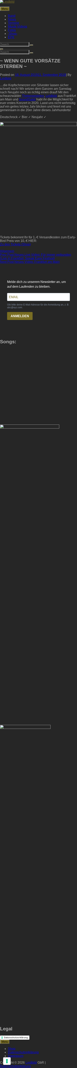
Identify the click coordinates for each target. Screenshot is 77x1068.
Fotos (12, 30)
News (12, 19)
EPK (11, 37)
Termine (13, 23)
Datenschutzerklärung (16, 1037)
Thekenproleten (33, 95)
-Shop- (12, 33)
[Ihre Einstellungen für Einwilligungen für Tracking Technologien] (7, 1061)
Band (11, 15)
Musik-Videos (17, 26)
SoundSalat (27, 99)
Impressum (15, 1056)
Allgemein (7, 251)
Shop (11, 1048)
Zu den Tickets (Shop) (15, 244)
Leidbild (5, 78)
